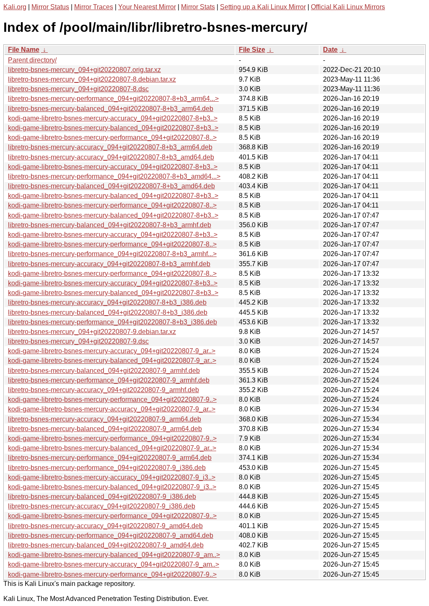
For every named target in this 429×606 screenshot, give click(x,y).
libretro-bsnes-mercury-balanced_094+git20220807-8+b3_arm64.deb (110, 108)
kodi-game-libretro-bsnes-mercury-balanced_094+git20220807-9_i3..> (112, 486)
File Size (252, 49)
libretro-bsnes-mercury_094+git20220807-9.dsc (78, 341)
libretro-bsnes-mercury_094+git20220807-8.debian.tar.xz (92, 79)
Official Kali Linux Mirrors (348, 6)
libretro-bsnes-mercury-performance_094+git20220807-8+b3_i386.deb (112, 322)
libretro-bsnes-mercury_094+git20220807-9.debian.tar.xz (92, 331)
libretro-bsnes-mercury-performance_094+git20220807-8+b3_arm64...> (113, 98)
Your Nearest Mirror (147, 6)
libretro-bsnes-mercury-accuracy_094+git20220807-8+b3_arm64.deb (110, 147)
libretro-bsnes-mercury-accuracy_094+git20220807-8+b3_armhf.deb (109, 263)
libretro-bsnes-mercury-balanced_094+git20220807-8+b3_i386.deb (107, 312)
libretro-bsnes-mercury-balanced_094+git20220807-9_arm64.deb (105, 428)
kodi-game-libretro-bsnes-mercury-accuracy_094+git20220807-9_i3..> (111, 477)
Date (330, 49)
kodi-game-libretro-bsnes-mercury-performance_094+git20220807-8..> (112, 137)
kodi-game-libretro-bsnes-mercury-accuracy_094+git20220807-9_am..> (113, 564)
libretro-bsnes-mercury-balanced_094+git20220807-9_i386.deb (102, 496)
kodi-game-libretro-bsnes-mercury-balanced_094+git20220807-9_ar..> (112, 360)
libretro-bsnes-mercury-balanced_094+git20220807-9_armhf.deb (104, 370)
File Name (23, 49)
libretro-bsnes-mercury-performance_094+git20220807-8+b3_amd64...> (114, 176)
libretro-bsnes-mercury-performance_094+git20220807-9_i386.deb (107, 467)
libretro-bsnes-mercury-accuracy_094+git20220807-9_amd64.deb (105, 525)
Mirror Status (50, 6)
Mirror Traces (93, 6)
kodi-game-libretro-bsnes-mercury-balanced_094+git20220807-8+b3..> (113, 127)
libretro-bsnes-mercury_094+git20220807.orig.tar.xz (84, 69)
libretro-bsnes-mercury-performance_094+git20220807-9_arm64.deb (110, 457)
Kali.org (14, 6)
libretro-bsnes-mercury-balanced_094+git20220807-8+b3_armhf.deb (109, 225)
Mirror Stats (198, 6)
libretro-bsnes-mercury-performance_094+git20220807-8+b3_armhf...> (112, 253)
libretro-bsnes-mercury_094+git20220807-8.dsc (78, 88)
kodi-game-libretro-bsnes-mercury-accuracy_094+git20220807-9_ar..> (111, 350)
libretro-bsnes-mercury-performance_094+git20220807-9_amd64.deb (110, 535)
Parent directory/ (32, 60)
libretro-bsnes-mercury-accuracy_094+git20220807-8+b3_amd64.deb (111, 157)
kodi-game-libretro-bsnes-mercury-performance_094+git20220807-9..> (112, 399)
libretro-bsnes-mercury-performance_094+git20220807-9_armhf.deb (108, 380)
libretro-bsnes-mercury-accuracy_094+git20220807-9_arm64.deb (104, 419)
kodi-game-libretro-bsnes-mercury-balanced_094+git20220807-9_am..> (114, 554)
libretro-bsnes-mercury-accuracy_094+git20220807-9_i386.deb (101, 506)
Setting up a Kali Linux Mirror (263, 6)
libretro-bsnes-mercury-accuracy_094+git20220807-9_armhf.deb (103, 389)
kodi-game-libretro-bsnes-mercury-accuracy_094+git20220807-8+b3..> (112, 118)
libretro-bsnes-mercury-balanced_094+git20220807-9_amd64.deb (106, 545)
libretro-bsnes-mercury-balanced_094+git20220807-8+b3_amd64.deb (111, 186)
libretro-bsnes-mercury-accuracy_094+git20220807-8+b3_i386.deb (107, 302)
